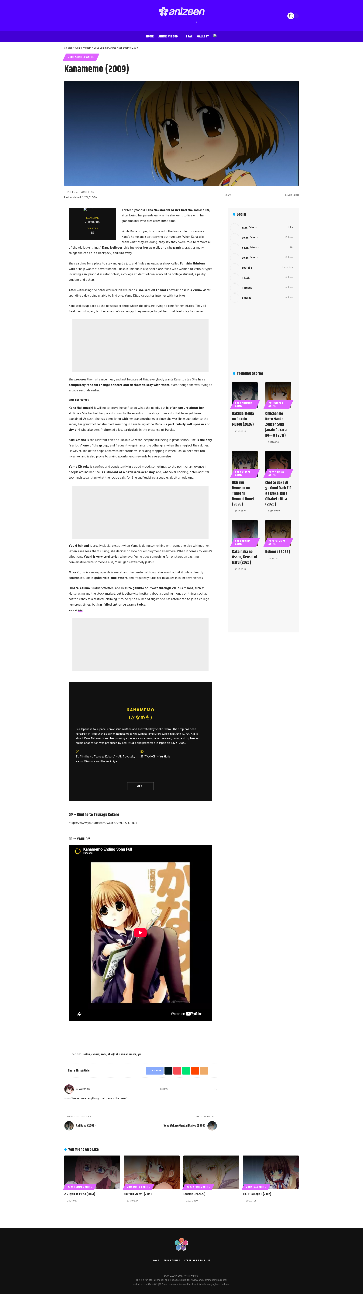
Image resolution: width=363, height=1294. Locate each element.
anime (86, 1054)
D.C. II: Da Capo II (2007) (257, 1194)
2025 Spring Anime (276, 473)
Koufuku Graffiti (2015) (138, 1194)
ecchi (103, 1054)
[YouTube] (174, 22)
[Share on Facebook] (235, 195)
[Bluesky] (193, 22)
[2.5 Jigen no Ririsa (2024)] (92, 1172)
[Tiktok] (261, 277)
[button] (68, 16)
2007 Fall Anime (256, 1187)
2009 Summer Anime (81, 57)
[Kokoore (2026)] (278, 533)
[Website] (171, 1089)
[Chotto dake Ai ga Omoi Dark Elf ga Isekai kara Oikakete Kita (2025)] (278, 464)
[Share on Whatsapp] (252, 195)
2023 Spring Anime (198, 1187)
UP (197, 1276)
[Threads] (189, 22)
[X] (170, 22)
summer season (128, 1054)
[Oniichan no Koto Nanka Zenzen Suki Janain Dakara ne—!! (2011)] (278, 395)
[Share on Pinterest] (246, 195)
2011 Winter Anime (275, 404)
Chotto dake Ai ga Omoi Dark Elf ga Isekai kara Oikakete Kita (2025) (278, 494)
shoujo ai (113, 1054)
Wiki (80, 610)
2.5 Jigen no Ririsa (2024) (79, 1194)
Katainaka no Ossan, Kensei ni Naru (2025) (244, 557)
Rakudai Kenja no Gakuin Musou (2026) (243, 419)
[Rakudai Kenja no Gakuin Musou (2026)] (245, 395)
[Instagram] (178, 22)
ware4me (84, 1089)
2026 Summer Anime (243, 404)
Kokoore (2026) (277, 552)
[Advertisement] (140, 345)
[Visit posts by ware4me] (69, 1089)
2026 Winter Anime (243, 473)
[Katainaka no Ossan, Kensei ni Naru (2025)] (245, 533)
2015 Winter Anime (138, 1187)
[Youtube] (261, 267)
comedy (95, 1054)
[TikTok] (185, 22)
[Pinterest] (182, 22)
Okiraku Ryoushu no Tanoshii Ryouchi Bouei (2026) (243, 494)
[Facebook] (166, 22)
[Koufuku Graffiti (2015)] (152, 1172)
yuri (140, 1054)
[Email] (264, 195)
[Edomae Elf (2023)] (211, 1172)
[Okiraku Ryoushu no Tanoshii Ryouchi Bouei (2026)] (245, 464)
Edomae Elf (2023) (194, 1194)
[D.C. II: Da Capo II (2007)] (271, 1172)
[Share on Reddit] (258, 195)
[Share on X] (241, 195)
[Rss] (197, 22)
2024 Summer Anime (79, 1187)
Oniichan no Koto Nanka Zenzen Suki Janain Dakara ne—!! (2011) (276, 425)
